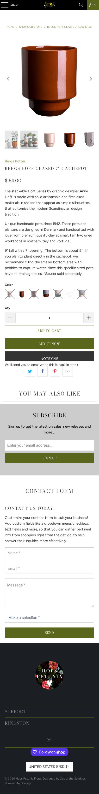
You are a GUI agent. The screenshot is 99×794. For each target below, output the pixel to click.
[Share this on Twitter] (30, 371)
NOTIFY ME (49, 359)
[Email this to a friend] (67, 371)
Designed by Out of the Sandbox (64, 778)
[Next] (90, 78)
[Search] (81, 5)
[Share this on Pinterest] (55, 371)
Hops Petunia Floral (28, 778)
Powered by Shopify (18, 783)
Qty (7, 308)
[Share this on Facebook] (42, 371)
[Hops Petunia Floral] (49, 5)
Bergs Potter (15, 161)
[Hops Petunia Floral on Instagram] (49, 740)
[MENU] (2, 5)
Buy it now (49, 343)
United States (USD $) (48, 767)
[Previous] (8, 78)
